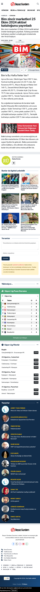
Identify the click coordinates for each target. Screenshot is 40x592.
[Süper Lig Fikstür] (37, 345)
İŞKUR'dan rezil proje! (18, 474)
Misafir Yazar (16, 479)
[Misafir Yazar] (5, 482)
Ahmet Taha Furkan (18, 408)
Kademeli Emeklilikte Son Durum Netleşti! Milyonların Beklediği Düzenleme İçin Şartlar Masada (29, 227)
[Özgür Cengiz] (5, 473)
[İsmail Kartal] (5, 518)
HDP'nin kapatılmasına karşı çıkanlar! (23, 447)
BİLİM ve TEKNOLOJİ (18, 10)
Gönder (5, 258)
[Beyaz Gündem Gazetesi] (20, 4)
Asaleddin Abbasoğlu (19, 417)
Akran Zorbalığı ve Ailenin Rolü (21, 456)
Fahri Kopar (15, 444)
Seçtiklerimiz (15, 519)
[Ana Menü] (2, 4)
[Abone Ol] (33, 70)
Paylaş (5, 69)
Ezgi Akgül (15, 453)
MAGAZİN (6, 569)
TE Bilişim (24, 584)
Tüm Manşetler (8, 556)
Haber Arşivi (7, 560)
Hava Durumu (8, 549)
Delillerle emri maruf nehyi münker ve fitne (23, 510)
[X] (16, 543)
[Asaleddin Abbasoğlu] (5, 418)
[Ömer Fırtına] (5, 427)
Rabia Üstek (16, 159)
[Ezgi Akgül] (5, 454)
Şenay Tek (14, 489)
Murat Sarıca (15, 498)
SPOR (4, 567)
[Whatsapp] (26, 543)
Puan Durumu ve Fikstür (11, 553)
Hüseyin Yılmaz (16, 434)
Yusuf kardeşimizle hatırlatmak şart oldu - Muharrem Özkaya (24, 483)
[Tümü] (37, 284)
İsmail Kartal (16, 516)
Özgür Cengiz (16, 471)
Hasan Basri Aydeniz (18, 461)
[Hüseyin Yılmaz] (5, 436)
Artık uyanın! (15, 501)
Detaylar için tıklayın (20, 338)
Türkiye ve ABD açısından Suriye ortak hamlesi (23, 465)
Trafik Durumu (8, 551)
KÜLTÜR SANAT (28, 567)
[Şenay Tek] (5, 491)
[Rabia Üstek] (6, 160)
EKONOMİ (31, 10)
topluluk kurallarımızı (18, 265)
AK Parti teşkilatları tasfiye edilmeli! (23, 492)
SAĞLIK (11, 567)
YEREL (14, 569)
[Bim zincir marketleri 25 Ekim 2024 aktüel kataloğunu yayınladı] (20, 56)
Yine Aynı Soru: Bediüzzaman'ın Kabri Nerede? (23, 438)
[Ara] (38, 4)
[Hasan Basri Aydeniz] (5, 463)
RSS (7, 578)
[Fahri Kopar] (5, 445)
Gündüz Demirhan (17, 506)
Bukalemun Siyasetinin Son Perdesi (22, 420)
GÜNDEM (4, 10)
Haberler (4, 15)
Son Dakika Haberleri (10, 558)
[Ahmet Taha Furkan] (5, 409)
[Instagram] (20, 543)
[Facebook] (13, 543)
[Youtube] (23, 543)
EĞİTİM (19, 567)
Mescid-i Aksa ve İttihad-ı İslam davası (24, 410)
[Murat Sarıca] (5, 500)
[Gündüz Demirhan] (5, 509)
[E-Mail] (13, 163)
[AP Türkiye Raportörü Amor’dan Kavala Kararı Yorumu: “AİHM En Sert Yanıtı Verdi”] (10, 218)
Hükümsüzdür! (16, 429)
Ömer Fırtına (15, 426)
